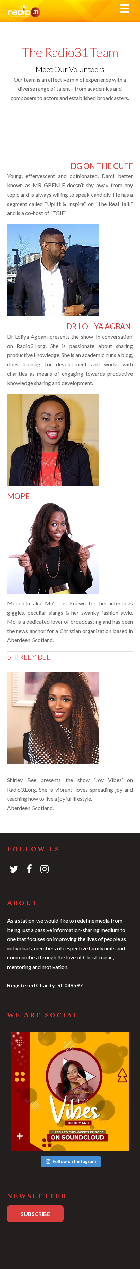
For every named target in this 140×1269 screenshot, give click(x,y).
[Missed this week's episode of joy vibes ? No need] (70, 1091)
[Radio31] (24, 13)
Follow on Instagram (74, 1161)
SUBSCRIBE (35, 1214)
